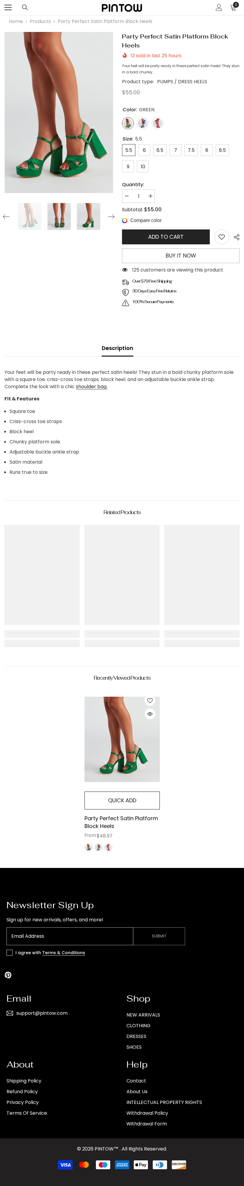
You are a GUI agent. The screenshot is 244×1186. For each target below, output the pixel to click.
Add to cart (166, 236)
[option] (58, 112)
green (89, 847)
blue (98, 847)
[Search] (25, 7)
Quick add (122, 800)
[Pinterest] (8, 975)
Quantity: (133, 184)
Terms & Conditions (63, 953)
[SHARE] (234, 237)
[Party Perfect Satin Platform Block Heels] (122, 739)
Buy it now (181, 255)
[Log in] (219, 7)
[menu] (8, 7)
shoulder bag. (91, 386)
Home (16, 21)
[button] (6, 216)
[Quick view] (150, 714)
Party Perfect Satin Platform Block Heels (121, 822)
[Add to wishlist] (150, 700)
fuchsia (108, 847)
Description (117, 348)
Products (40, 21)
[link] (221, 236)
